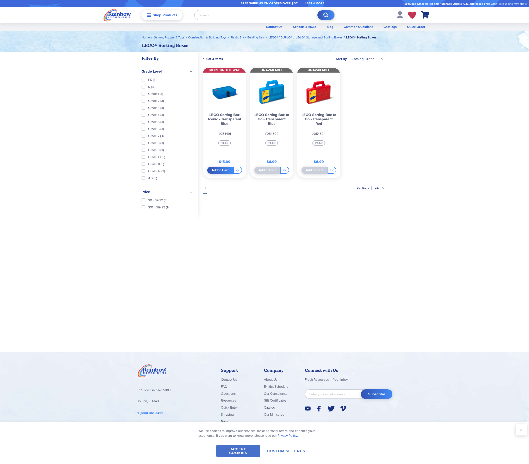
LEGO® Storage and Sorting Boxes (319, 37)
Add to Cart (220, 170)
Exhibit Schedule (276, 386)
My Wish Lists (412, 15)
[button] (400, 14)
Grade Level (152, 71)
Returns (226, 421)
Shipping (227, 414)
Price (146, 192)
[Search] (325, 15)
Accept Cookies (238, 451)
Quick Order (416, 26)
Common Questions (358, 26)
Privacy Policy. (288, 435)
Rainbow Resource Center (152, 372)
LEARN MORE (314, 3)
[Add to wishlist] (237, 170)
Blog (329, 26)
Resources (228, 400)
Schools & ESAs (304, 26)
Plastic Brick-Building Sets (247, 37)
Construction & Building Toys (207, 37)
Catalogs (390, 26)
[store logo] (117, 15)
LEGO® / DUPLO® (280, 37)
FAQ (224, 386)
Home (146, 37)
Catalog (269, 407)
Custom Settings (286, 451)
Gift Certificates (275, 400)
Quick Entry (229, 407)
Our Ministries (274, 414)
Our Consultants (275, 393)
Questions (228, 393)
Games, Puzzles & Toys (169, 37)
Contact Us (274, 26)
